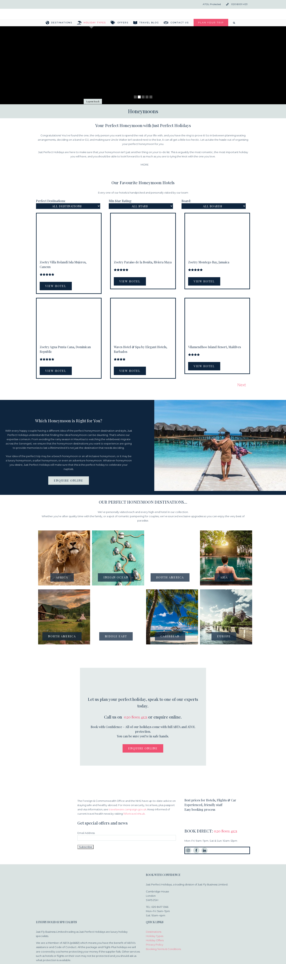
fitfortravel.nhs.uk (134, 813)
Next (241, 385)
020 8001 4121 (135, 716)
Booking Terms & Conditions (163, 949)
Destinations (153, 931)
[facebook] (196, 850)
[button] (234, 22)
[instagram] (188, 850)
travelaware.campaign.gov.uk (127, 809)
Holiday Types (154, 936)
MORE (145, 164)
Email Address (86, 832)
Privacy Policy (154, 944)
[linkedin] (204, 850)
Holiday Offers (155, 940)
